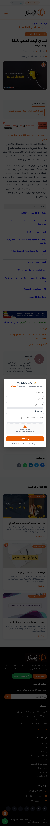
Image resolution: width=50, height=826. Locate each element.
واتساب (13, 386)
